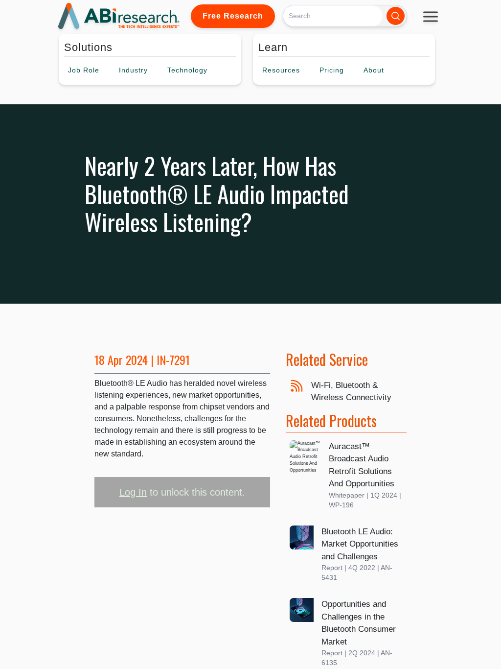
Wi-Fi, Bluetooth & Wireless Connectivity (351, 392)
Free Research (233, 16)
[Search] (396, 16)
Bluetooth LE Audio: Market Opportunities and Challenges (359, 544)
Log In (133, 492)
